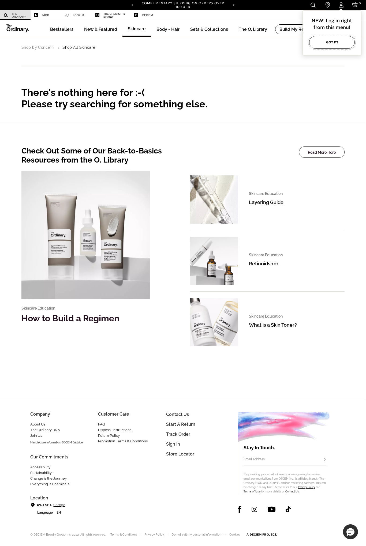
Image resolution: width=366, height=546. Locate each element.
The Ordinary (19, 15)
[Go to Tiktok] (288, 509)
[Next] (234, 4)
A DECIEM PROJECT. (262, 534)
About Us (37, 424)
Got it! (332, 42)
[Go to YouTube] (271, 509)
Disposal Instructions (114, 430)
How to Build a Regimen (70, 318)
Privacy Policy (306, 487)
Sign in (173, 444)
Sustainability (41, 473)
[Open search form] (313, 5)
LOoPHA (78, 15)
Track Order (178, 434)
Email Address (254, 459)
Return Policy (109, 436)
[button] (100, 29)
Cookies (234, 534)
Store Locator (180, 454)
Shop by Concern (37, 47)
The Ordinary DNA (45, 430)
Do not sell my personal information (197, 534)
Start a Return (180, 424)
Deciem (147, 15)
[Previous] (132, 4)
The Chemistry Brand (114, 15)
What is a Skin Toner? (273, 325)
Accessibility (40, 467)
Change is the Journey (48, 478)
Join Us (36, 436)
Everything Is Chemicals (49, 484)
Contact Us (292, 491)
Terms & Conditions (123, 534)
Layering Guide (266, 202)
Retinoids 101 (264, 263)
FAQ (101, 424)
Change (59, 505)
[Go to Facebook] (239, 509)
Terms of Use (252, 491)
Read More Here (322, 152)
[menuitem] (15, 15)
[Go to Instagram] (254, 509)
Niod (45, 15)
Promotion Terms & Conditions (123, 441)
